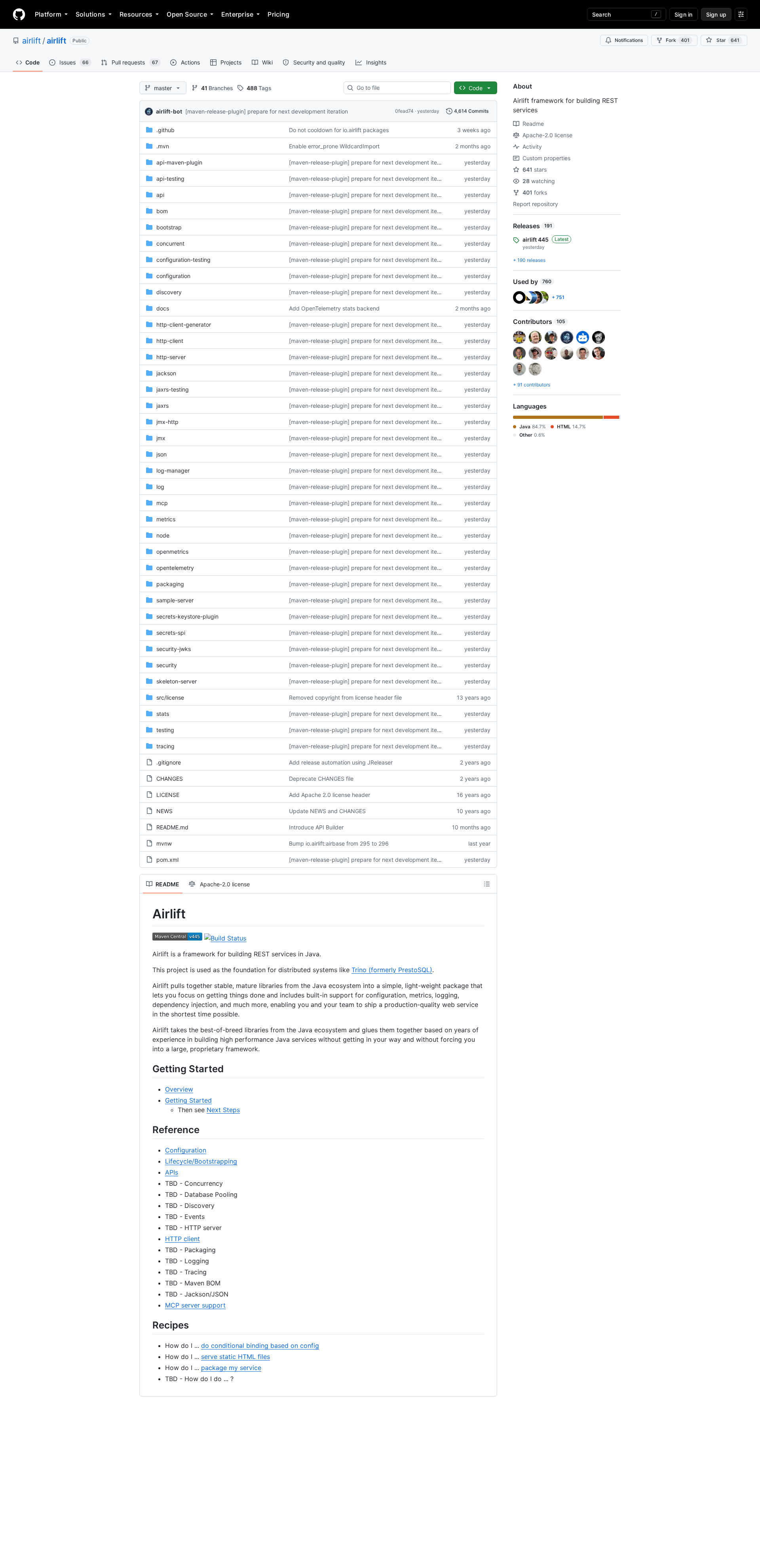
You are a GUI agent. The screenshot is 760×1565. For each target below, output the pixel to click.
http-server (171, 357)
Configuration (185, 1150)
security (166, 665)
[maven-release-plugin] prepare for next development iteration (266, 111)
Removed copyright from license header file (345, 697)
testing (165, 730)
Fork (678, 40)
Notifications (629, 40)
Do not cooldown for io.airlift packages (339, 130)
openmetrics (172, 551)
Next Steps (223, 1110)
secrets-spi (170, 632)
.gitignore (168, 762)
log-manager (173, 470)
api (160, 194)
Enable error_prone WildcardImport (334, 146)
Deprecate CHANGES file (321, 778)
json (161, 454)
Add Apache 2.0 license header (329, 794)
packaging (170, 584)
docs (162, 308)
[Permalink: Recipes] (146, 1324)
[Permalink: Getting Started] (146, 1068)
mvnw (164, 843)
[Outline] (487, 884)
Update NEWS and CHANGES (327, 811)
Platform (48, 14)
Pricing (278, 14)
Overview (179, 1089)
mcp (162, 503)
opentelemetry (175, 567)
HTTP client (182, 1239)
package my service (231, 1368)
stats (162, 713)
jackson (166, 373)
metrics (165, 519)
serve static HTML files (235, 1357)
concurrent (170, 243)
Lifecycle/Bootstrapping (201, 1161)
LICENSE (167, 794)
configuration (173, 276)
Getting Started (188, 1100)
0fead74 (404, 111)
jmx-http (167, 421)
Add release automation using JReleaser (341, 762)
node (162, 535)
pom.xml (167, 859)
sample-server (175, 600)
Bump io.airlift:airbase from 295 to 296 (339, 843)
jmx (160, 438)
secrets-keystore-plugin (187, 616)
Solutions (90, 14)
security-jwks (173, 648)
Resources (136, 14)
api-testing (170, 178)
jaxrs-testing (172, 389)
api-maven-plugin (179, 162)
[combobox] (400, 88)
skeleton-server (176, 681)
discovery (169, 292)
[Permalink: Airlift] (146, 914)
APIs (171, 1172)
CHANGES (169, 778)
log (160, 486)
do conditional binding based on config (260, 1345)
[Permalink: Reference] (146, 1129)
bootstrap (169, 227)
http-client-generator (183, 324)
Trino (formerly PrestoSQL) (392, 970)
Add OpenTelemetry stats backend (334, 308)
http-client (169, 340)
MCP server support (195, 1305)
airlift (31, 40)
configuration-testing (183, 259)
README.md (172, 827)
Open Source (187, 14)
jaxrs (162, 405)
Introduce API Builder (316, 827)
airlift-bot (169, 111)
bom (162, 211)
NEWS (164, 811)
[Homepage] (19, 14)
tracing (165, 746)
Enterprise (237, 14)
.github (165, 130)
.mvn (162, 146)
